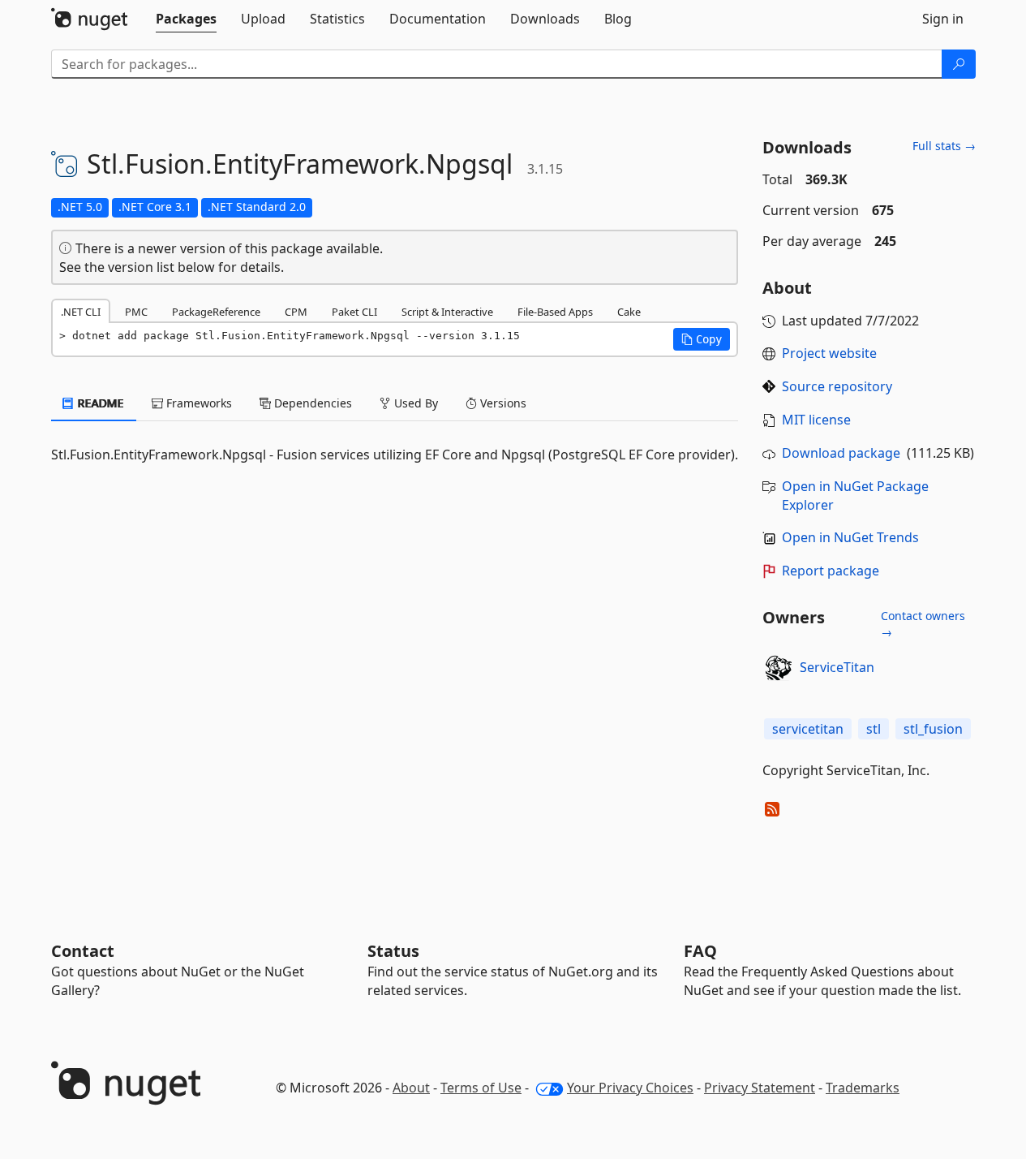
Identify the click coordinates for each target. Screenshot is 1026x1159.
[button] (701, 339)
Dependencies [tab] (311, 403)
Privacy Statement (759, 1088)
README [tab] (99, 403)
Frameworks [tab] (197, 403)
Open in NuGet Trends (850, 537)
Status (393, 951)
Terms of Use (481, 1088)
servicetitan (808, 729)
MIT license (816, 420)
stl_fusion (933, 729)
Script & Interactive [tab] (447, 311)
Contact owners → (923, 624)
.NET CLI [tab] (81, 311)
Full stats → (944, 145)
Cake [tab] (629, 311)
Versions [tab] (501, 403)
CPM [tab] (296, 311)
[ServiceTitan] (778, 668)
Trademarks (862, 1088)
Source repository (837, 386)
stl (873, 729)
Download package (841, 453)
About (411, 1088)
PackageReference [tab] (216, 311)
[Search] (959, 64)
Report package (830, 571)
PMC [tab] (136, 311)
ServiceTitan (837, 667)
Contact (82, 951)
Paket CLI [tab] (354, 311)
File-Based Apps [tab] (555, 311)
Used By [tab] (414, 403)
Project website (829, 353)
